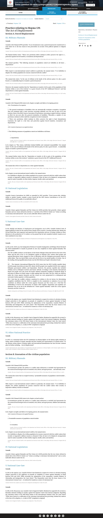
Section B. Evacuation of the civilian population (86, 38)
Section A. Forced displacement (87, 35)
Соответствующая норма (86, 24)
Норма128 (17, 23)
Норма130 (60, 23)
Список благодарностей (82, 2)
